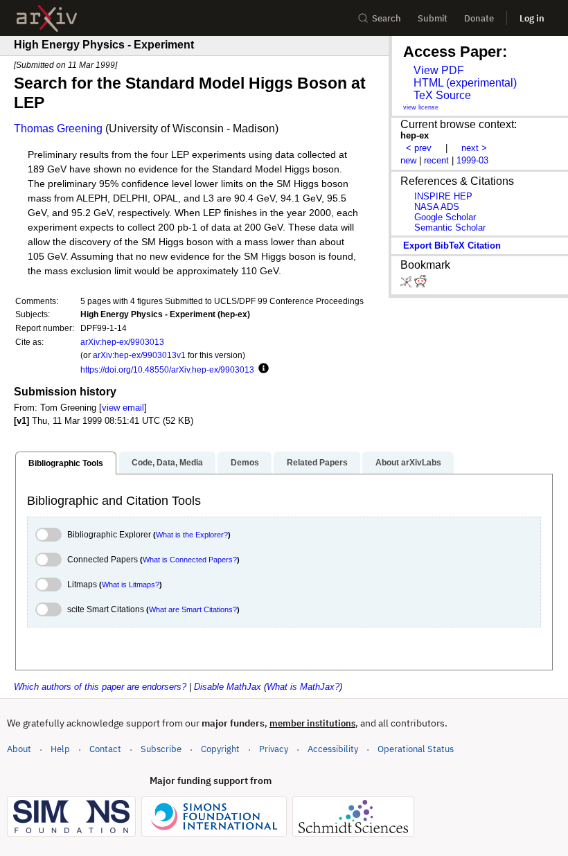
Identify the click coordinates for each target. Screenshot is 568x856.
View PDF (439, 70)
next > (474, 148)
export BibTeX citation (452, 245)
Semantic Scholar (450, 227)
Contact (105, 749)
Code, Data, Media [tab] (167, 462)
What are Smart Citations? (193, 609)
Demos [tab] (245, 462)
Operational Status (416, 748)
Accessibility (333, 749)
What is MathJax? (303, 686)
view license (420, 107)
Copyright (220, 749)
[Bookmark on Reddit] (420, 284)
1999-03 (472, 160)
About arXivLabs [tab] (408, 462)
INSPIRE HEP (443, 196)
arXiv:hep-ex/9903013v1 (139, 354)
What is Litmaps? (130, 584)
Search (386, 18)
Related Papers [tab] (317, 462)
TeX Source (442, 95)
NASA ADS (436, 207)
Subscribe (161, 749)
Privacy (273, 749)
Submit (432, 18)
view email (123, 407)
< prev (419, 148)
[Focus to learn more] (261, 369)
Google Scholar (445, 217)
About (19, 749)
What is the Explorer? (192, 534)
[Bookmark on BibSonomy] (407, 284)
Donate (479, 18)
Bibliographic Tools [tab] (65, 463)
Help (60, 749)
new (408, 160)
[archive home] (47, 18)
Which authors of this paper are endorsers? (100, 686)
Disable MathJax (227, 686)
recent (436, 160)
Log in (532, 18)
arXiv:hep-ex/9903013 (122, 341)
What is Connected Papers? (190, 559)
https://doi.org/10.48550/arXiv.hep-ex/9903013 (167, 369)
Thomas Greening (58, 128)
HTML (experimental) (465, 83)
